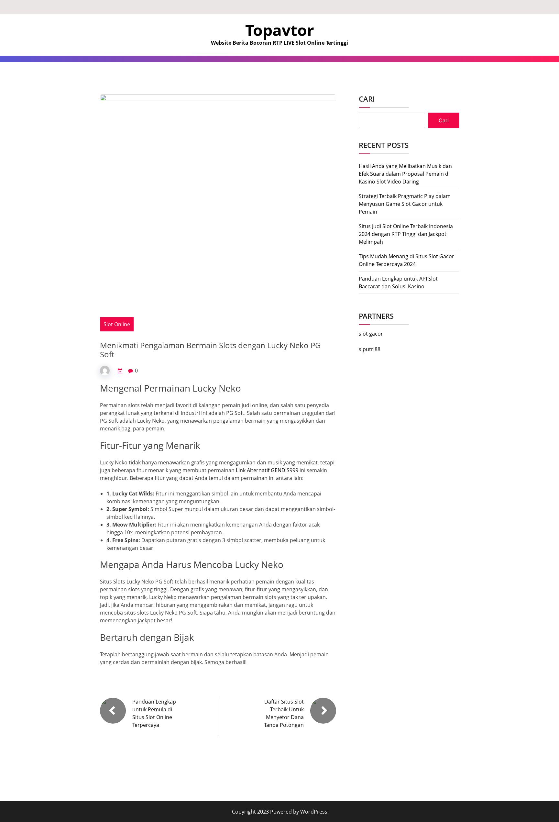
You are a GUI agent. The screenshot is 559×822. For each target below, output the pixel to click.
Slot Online (117, 324)
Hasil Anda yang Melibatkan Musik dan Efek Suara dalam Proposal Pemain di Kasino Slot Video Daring (405, 173)
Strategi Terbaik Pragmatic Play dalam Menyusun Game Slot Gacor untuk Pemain (405, 204)
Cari (367, 98)
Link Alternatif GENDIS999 (267, 470)
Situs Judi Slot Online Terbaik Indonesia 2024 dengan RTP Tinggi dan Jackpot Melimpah (406, 234)
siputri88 (369, 349)
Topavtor (279, 29)
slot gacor (371, 333)
